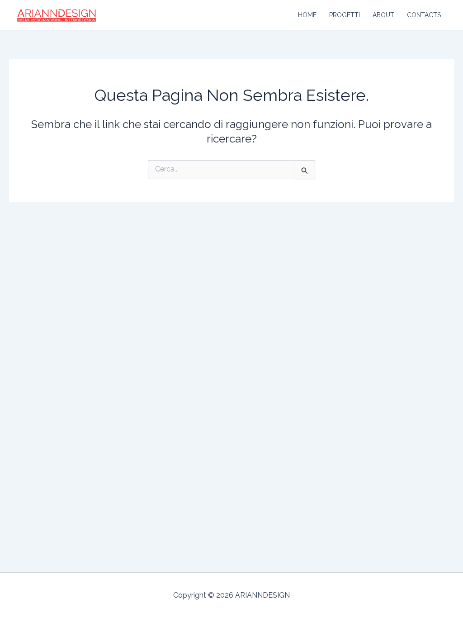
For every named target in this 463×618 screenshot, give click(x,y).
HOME (307, 15)
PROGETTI (344, 15)
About (383, 15)
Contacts (424, 15)
